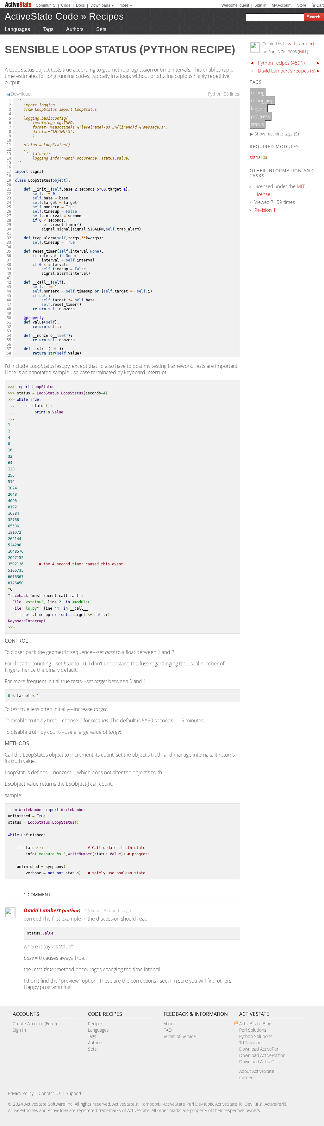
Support (74, 1093)
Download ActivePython (262, 1055)
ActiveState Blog (255, 1024)
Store (301, 5)
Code (66, 5)
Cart (320, 5)
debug (258, 92)
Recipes (106, 16)
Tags (48, 29)
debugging (262, 100)
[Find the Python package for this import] (265, 157)
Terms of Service (180, 1036)
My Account (281, 5)
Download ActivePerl (259, 1049)
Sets (101, 29)
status (257, 124)
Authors (75, 29)
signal (256, 157)
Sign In (260, 5)
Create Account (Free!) (35, 1024)
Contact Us (50, 1093)
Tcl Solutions (251, 1043)
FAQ (168, 1030)
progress (260, 116)
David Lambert (52, 910)
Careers (247, 1077)
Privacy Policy (21, 1093)
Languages (17, 29)
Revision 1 (265, 210)
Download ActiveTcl (258, 1062)
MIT (303, 51)
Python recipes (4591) (281, 63)
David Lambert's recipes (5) (286, 70)
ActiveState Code (41, 16)
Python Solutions (255, 1036)
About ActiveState (256, 1071)
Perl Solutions (252, 1030)
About (169, 1024)
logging (258, 108)
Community (45, 5)
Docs (80, 5)
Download (20, 94)
